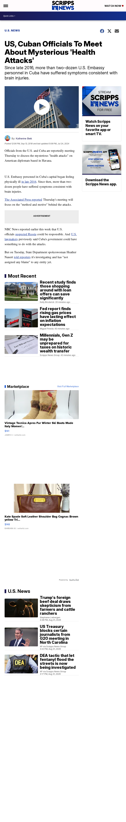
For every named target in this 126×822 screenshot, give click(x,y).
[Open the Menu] (5, 6)
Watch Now (113, 5)
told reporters (22, 257)
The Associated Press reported (23, 199)
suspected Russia (25, 234)
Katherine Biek (24, 138)
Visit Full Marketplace (68, 386)
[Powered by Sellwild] (74, 580)
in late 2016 (28, 181)
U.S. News (12, 30)
